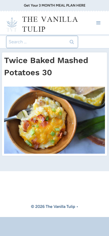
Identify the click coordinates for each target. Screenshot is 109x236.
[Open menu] (98, 23)
